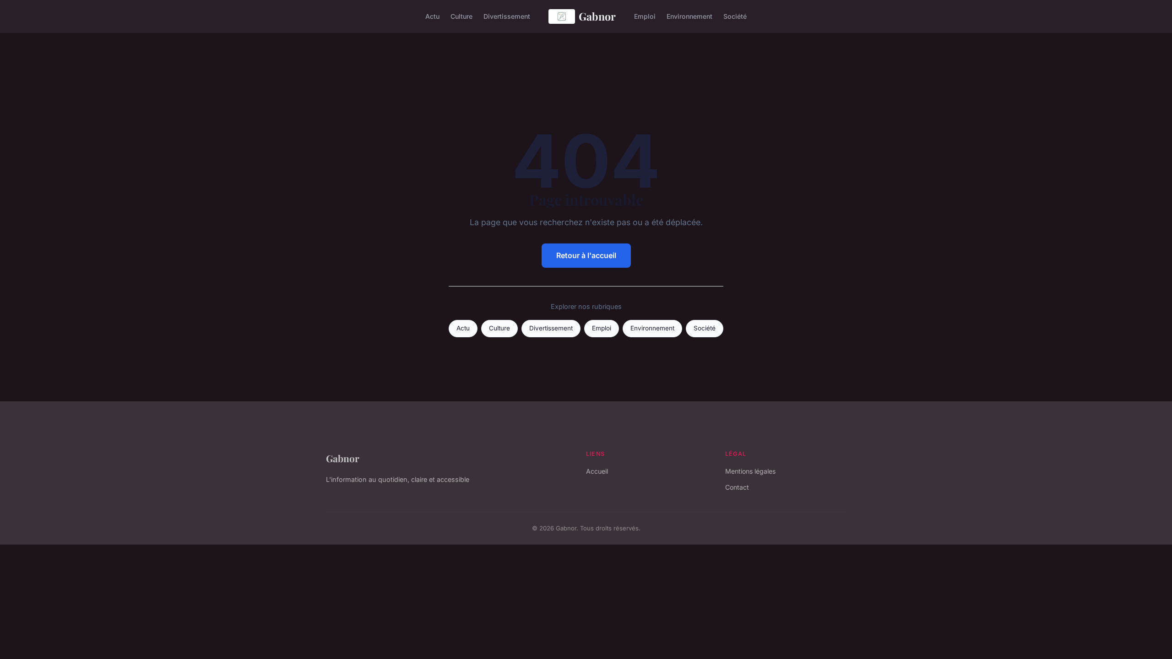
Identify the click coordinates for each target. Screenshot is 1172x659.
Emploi (645, 16)
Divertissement (506, 16)
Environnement (689, 16)
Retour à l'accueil (586, 255)
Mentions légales (750, 471)
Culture (461, 16)
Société (735, 16)
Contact (737, 487)
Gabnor (597, 16)
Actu (432, 16)
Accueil (597, 471)
